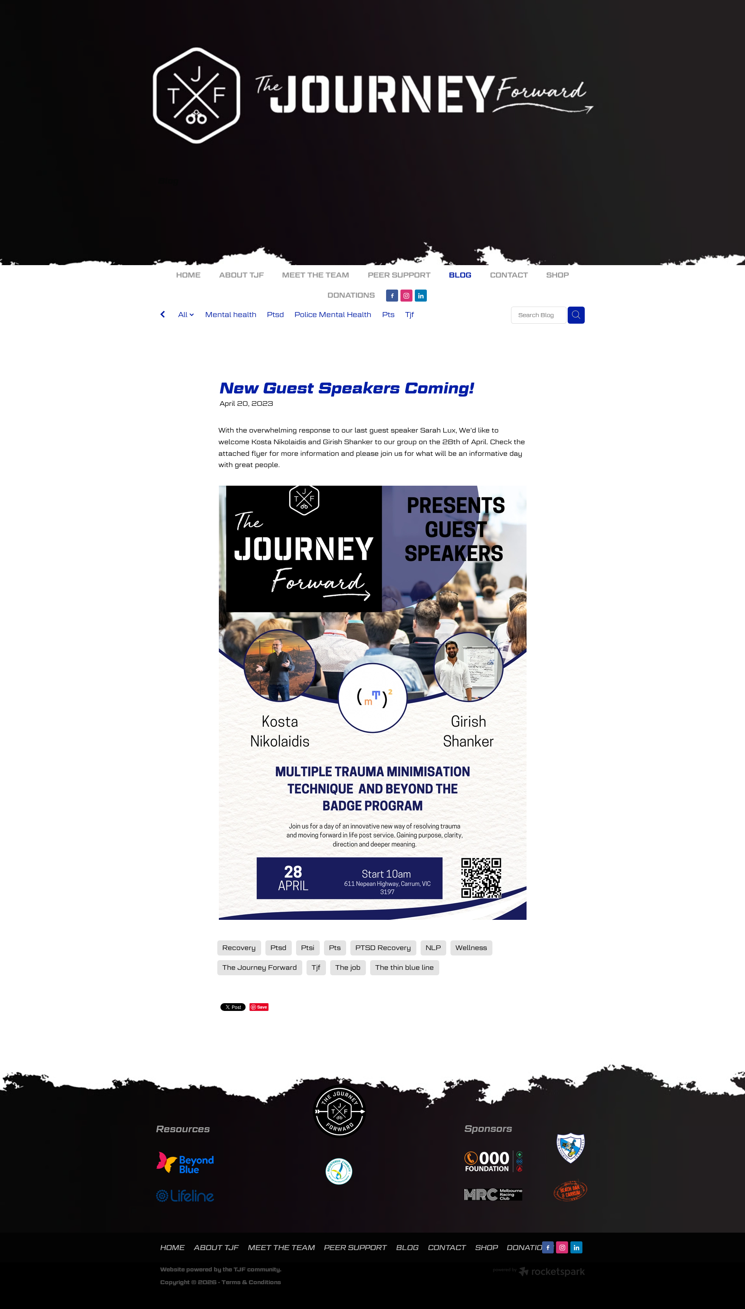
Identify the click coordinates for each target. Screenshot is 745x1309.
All (183, 314)
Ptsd (275, 314)
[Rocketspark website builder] (539, 1272)
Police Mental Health (333, 314)
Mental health (230, 314)
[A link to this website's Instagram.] (406, 296)
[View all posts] (162, 315)
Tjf (409, 314)
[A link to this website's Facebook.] (392, 296)
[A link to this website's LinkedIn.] (421, 296)
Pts (388, 314)
